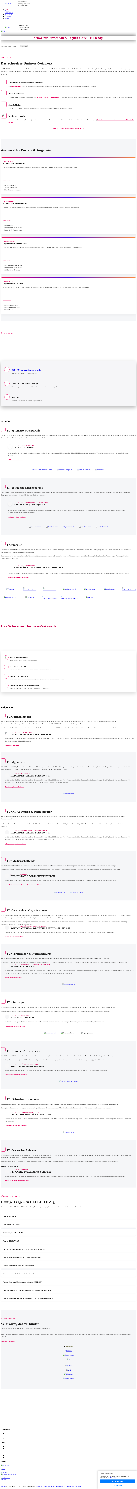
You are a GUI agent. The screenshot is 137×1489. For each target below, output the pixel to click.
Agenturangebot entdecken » (14, 787)
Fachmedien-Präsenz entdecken (18, 577)
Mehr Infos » (7, 180)
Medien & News (10, 1446)
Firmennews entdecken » (35, 885)
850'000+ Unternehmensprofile (26, 370)
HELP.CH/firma (16, 86)
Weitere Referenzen (8, 1341)
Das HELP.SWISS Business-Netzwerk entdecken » (68, 128)
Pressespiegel (9, 1450)
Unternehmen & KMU (12, 1433)
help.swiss (4, 1483)
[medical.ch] (30, 597)
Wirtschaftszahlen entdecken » (15, 885)
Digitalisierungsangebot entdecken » (16, 1125)
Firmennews (9, 13)
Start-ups (7, 1437)
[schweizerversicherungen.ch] (69, 597)
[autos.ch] (10, 589)
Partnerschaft (9, 1452)
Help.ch (3, 1486)
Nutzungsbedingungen (48, 1486)
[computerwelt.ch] (10, 597)
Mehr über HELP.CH (8, 355)
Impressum (78, 1486)
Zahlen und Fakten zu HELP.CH (11, 357)
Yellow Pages (9, 1454)
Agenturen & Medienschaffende (15, 1435)
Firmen (7, 11)
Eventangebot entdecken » (13, 977)
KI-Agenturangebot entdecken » (15, 844)
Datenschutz (70, 1486)
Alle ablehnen (117, 1485)
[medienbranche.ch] (69, 589)
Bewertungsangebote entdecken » (16, 1074)
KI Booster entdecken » (15, 460)
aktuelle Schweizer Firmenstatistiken (48, 97)
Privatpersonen (9, 1439)
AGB (38, 1486)
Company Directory (11, 1457)
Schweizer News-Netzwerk (9, 1166)
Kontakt (7, 18)
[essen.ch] (89, 597)
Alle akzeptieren (117, 1481)
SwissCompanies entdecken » (14, 937)
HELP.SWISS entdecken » (9, 647)
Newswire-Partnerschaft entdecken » (17, 1180)
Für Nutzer (8, 14)
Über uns (8, 16)
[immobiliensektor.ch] (30, 589)
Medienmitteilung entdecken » (17, 517)
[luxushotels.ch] (109, 589)
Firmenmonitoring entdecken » (15, 1026)
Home (7, 9)
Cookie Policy (60, 1486)
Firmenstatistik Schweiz (12, 1455)
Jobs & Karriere (10, 1448)
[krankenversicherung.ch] (50, 597)
